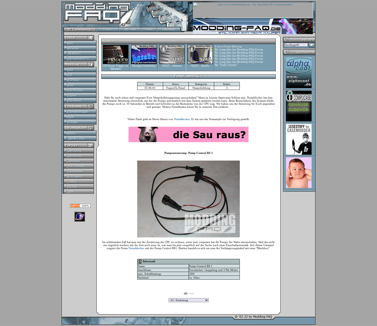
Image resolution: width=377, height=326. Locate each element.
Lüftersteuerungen (77, 111)
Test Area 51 (73, 53)
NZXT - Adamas (172, 65)
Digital (70, 116)
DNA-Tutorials (75, 165)
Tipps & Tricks (75, 138)
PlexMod (71, 181)
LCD (69, 74)
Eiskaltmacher (74, 171)
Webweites (72, 48)
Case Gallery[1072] (78, 58)
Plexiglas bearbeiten (144, 65)
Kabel (69, 69)
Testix (69, 191)
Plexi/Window (74, 90)
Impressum (168, 29)
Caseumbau (73, 160)
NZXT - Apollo (200, 65)
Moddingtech (74, 176)
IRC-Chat (130, 29)
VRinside (71, 186)
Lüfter (70, 85)
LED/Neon (72, 79)
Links (149, 29)
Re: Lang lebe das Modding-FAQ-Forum (239, 49)
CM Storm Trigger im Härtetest (115, 67)
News (69, 43)
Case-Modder (74, 155)
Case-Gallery (74, 150)
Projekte (71, 95)
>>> (191, 293)
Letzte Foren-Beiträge (229, 46)
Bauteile (71, 133)
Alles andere (73, 100)
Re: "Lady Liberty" (226, 64)
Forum (108, 29)
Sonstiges (71, 121)
